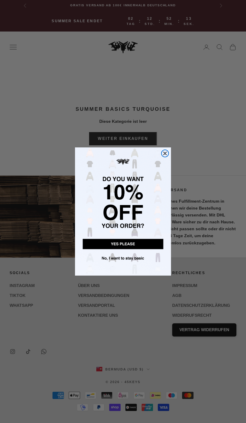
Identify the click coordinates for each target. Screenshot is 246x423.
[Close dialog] (165, 153)
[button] (123, 243)
